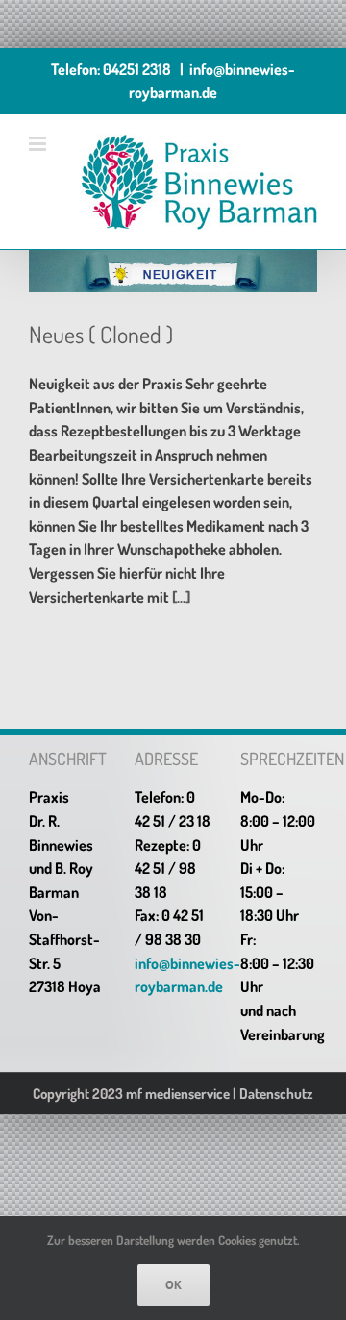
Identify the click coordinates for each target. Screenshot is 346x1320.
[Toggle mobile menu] (39, 144)
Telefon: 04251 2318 (111, 69)
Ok (173, 1285)
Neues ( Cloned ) (101, 334)
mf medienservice (178, 1093)
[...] (181, 597)
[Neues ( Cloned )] (173, 271)
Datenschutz (276, 1093)
